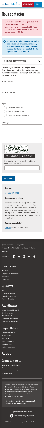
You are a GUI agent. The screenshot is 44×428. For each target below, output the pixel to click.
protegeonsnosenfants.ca (13, 396)
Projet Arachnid (7, 316)
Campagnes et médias (11, 360)
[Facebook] (14, 256)
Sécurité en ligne (7, 344)
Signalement (28, 4)
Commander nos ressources (14, 403)
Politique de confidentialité (10, 248)
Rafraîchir (28, 156)
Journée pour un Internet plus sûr (12, 371)
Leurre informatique (8, 333)
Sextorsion (5, 338)
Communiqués (6, 368)
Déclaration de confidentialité (15, 60)
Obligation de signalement (10, 274)
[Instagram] (24, 256)
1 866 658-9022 (13, 193)
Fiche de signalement (8, 293)
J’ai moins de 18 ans (15, 107)
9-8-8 (20, 32)
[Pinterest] (34, 256)
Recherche (6, 353)
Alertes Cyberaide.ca (8, 347)
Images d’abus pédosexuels (10, 310)
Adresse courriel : (9, 92)
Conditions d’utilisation (28, 248)
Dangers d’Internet (10, 328)
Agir (3, 290)
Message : (6, 122)
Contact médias (7, 374)
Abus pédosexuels (9, 305)
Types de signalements (9, 296)
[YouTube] (29, 256)
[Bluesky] (19, 256)
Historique (5, 279)
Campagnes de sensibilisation (11, 365)
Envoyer (8, 178)
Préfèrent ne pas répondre (18, 115)
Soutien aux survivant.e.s (25, 401)
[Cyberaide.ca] (11, 5)
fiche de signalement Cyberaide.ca (22, 50)
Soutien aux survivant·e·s (10, 319)
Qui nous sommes (7, 245)
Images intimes (6, 335)
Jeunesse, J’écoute (29, 29)
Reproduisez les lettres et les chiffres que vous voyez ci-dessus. (20, 162)
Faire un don (9, 401)
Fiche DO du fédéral (8, 299)
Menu (38, 4)
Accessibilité (5, 251)
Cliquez (8, 227)
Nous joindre (20, 245)
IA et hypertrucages (8, 341)
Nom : (7, 81)
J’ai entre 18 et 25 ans (16, 111)
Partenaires (5, 276)
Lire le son (14, 156)
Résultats (5, 271)
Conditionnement (7, 313)
